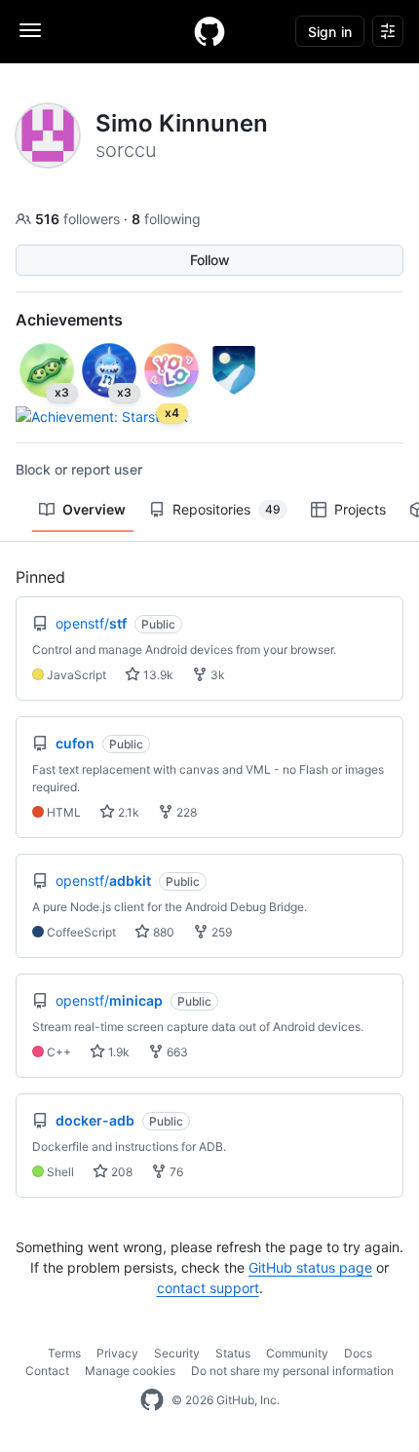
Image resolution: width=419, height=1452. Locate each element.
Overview (94, 509)
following (166, 218)
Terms (64, 1353)
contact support (208, 1288)
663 (176, 1052)
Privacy (117, 1353)
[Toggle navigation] (30, 30)
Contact (47, 1370)
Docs (358, 1353)
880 (162, 932)
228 (185, 812)
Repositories (226, 509)
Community (297, 1353)
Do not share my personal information (292, 1370)
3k (216, 675)
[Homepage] (209, 31)
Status (232, 1353)
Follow (210, 259)
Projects (360, 509)
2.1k (127, 812)
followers (79, 218)
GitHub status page (310, 1267)
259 (220, 932)
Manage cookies (130, 1370)
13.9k (156, 675)
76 (175, 1172)
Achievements (69, 319)
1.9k (117, 1052)
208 (120, 1172)
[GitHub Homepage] (152, 1400)
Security (177, 1353)
